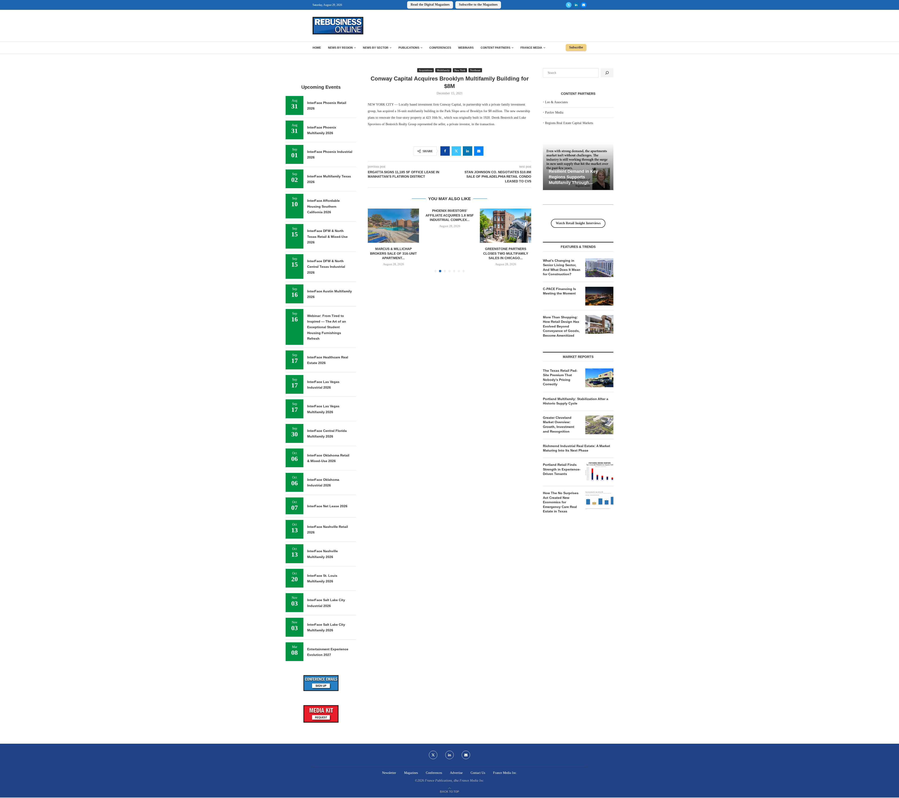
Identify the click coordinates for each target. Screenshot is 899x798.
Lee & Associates (556, 102)
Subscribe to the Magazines (478, 4)
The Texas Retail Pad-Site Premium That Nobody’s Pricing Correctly (560, 377)
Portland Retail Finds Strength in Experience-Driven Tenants (562, 469)
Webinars (466, 47)
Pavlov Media (554, 112)
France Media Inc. (505, 773)
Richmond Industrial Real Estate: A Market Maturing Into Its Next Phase (576, 448)
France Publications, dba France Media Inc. (454, 780)
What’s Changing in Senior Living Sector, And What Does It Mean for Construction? (561, 267)
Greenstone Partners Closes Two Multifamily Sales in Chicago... (449, 253)
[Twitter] (568, 5)
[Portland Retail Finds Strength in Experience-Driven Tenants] (599, 472)
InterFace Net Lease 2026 (327, 506)
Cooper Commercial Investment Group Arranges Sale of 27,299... (505, 215)
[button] (374, 240)
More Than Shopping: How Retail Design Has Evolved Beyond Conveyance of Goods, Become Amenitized (561, 326)
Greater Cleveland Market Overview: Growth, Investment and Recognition (558, 424)
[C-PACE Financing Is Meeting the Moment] (599, 296)
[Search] (607, 72)
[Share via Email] (478, 151)
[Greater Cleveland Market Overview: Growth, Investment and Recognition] (599, 425)
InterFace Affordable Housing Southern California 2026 (323, 206)
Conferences (440, 47)
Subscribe (576, 47)
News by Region (340, 47)
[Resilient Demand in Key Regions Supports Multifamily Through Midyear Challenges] (578, 166)
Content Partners (495, 47)
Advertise (456, 773)
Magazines (411, 773)
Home (317, 47)
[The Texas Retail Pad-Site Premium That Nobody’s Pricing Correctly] (599, 377)
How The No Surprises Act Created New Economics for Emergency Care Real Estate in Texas (560, 502)
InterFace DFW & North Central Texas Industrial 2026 (326, 266)
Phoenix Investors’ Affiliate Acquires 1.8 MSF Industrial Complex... (393, 215)
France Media (531, 47)
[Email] (583, 5)
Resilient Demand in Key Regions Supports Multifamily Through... (573, 177)
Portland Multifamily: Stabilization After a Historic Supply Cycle (575, 401)
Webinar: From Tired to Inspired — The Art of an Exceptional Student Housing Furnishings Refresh (326, 327)
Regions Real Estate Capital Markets (569, 123)
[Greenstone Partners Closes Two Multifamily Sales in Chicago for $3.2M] (449, 226)
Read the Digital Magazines (430, 4)
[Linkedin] (576, 5)
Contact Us (478, 773)
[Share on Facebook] (445, 151)
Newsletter (389, 773)
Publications (408, 47)
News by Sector (375, 47)
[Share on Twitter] (456, 151)
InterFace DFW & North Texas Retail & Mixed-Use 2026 (327, 236)
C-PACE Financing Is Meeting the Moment (559, 291)
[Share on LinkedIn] (467, 151)
